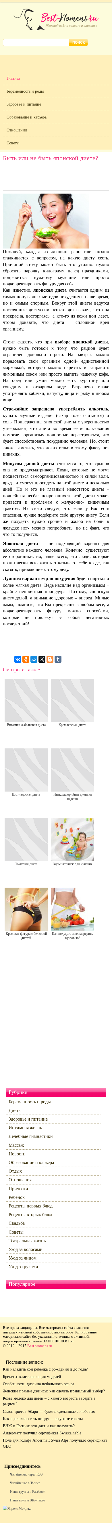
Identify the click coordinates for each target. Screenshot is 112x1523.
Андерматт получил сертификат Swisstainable (42, 1433)
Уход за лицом (22, 1258)
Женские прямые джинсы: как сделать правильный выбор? (54, 1391)
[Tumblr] (58, 659)
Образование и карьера (27, 117)
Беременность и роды (25, 91)
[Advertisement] (56, 177)
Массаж (16, 1145)
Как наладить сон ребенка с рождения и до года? (45, 1369)
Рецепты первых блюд (31, 1205)
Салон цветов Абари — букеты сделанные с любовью (49, 1411)
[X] (41, 659)
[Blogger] (50, 659)
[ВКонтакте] (17, 659)
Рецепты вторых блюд (30, 1214)
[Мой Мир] (33, 659)
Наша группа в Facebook (27, 1492)
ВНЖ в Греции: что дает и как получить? (39, 1426)
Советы (13, 143)
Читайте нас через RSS (26, 1474)
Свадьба (17, 1223)
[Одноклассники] (25, 659)
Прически (18, 1188)
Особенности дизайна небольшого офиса (38, 1384)
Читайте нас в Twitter (25, 1483)
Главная (13, 78)
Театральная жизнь (27, 1240)
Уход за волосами (26, 1249)
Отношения (17, 130)
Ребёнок (17, 1197)
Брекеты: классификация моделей (32, 1377)
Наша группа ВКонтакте (27, 1500)
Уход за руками (23, 1266)
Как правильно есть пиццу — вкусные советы (43, 1419)
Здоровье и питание (24, 104)
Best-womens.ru (39, 1346)
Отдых (15, 1171)
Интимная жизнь (25, 1127)
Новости (17, 1153)
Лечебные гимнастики (31, 1136)
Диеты (15, 1110)
